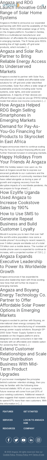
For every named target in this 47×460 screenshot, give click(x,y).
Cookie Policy (9, 455)
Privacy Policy (22, 455)
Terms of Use (38, 455)
